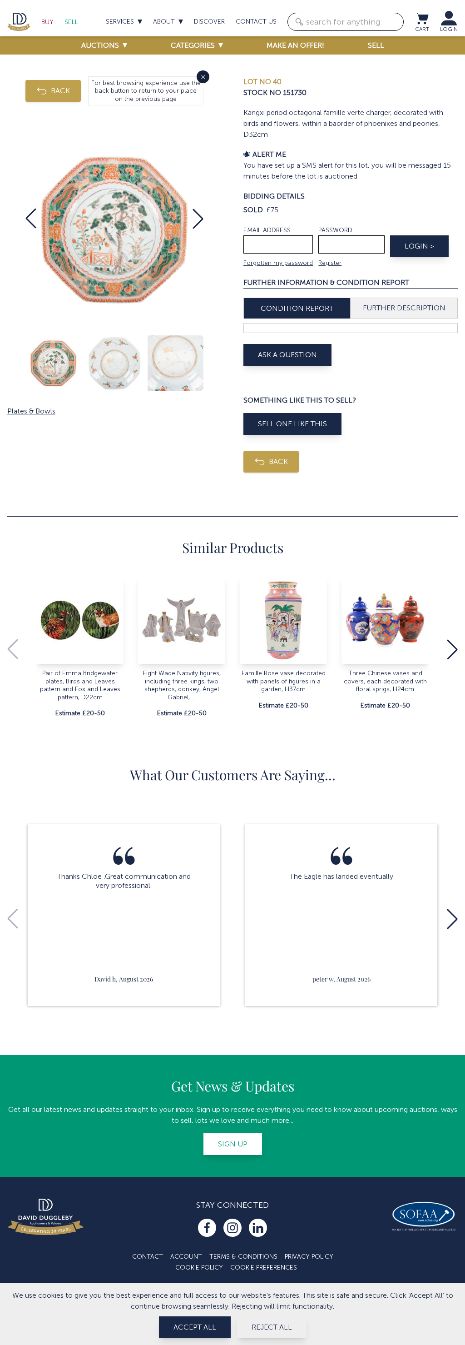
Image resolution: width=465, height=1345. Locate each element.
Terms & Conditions (243, 1256)
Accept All (194, 1327)
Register (329, 262)
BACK (60, 91)
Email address (267, 230)
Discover (209, 21)
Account (186, 1256)
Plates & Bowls (31, 411)
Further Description (404, 308)
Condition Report (297, 308)
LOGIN (449, 29)
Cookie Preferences (263, 1267)
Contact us (256, 21)
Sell (71, 22)
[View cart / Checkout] (422, 18)
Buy (47, 22)
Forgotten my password (278, 262)
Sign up (232, 1144)
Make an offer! (295, 45)
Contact (147, 1256)
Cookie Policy (199, 1267)
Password (335, 230)
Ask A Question (287, 355)
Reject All (272, 1327)
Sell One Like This (292, 424)
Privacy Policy (309, 1256)
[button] (30, 219)
